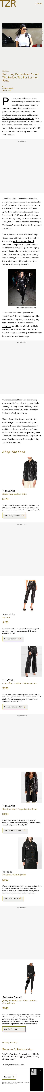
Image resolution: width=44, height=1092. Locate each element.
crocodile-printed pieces (28, 432)
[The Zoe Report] (8, 3)
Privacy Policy (13, 1083)
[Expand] (32, 1070)
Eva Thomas (8, 88)
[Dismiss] (40, 1070)
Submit (7, 1076)
